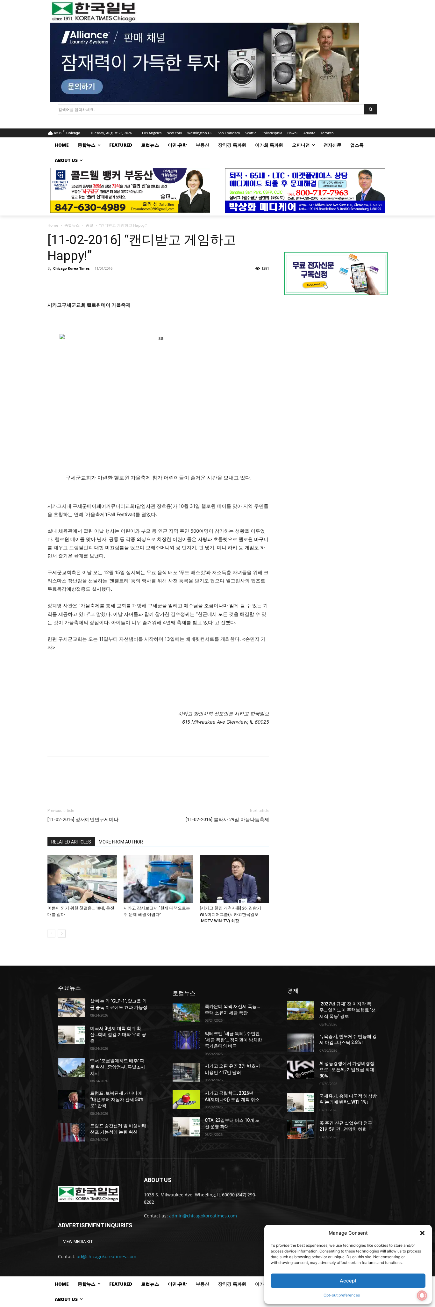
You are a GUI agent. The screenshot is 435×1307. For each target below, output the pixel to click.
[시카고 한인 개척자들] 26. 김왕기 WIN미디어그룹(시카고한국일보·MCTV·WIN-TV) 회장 (230, 914)
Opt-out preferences (342, 1295)
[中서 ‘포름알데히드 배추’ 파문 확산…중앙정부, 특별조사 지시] (71, 1067)
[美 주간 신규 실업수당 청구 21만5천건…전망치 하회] (300, 1129)
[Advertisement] (336, 354)
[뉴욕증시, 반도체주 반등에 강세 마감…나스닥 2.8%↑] (300, 1042)
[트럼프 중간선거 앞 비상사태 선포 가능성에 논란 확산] (71, 1132)
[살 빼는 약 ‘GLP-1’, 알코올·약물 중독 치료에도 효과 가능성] (71, 1007)
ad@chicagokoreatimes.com (106, 1256)
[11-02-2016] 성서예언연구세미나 (82, 819)
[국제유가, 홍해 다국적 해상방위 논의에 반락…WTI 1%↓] (300, 1102)
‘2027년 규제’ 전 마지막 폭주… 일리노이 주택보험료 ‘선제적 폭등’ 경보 (347, 1010)
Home (52, 225)
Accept (348, 1281)
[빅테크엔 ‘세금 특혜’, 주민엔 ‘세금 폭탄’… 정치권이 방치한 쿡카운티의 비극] (186, 1040)
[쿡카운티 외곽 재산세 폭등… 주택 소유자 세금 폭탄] (186, 1013)
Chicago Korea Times (71, 268)
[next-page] (62, 934)
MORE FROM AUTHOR (121, 841)
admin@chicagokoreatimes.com (203, 1216)
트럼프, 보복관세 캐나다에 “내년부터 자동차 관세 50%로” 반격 (117, 1099)
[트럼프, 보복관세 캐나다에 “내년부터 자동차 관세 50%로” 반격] (71, 1099)
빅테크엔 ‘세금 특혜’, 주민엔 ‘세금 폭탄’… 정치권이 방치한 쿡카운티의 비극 (233, 1039)
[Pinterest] (83, 282)
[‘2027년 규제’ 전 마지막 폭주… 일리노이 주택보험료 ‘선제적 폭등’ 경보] (300, 1010)
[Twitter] (68, 282)
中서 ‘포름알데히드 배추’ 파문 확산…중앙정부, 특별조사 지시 (117, 1067)
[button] (422, 1233)
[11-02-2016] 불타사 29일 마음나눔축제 (227, 819)
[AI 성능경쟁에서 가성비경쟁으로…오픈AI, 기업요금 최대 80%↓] (300, 1070)
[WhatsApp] (97, 282)
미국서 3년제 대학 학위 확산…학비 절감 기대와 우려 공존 (118, 1034)
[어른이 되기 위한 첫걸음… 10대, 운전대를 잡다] (82, 879)
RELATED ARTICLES (71, 841)
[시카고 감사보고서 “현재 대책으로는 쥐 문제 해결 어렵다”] (158, 879)
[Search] (370, 109)
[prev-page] (51, 934)
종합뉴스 (72, 225)
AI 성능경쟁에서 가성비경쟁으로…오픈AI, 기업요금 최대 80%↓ (346, 1069)
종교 (89, 225)
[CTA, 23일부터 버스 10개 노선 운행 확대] (186, 1126)
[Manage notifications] (422, 1295)
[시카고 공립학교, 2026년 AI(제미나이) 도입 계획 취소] (186, 1099)
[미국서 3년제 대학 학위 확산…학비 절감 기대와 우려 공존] (71, 1035)
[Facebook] (53, 282)
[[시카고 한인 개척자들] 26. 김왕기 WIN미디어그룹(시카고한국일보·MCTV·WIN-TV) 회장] (234, 879)
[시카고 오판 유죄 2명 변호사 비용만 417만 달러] (186, 1072)
